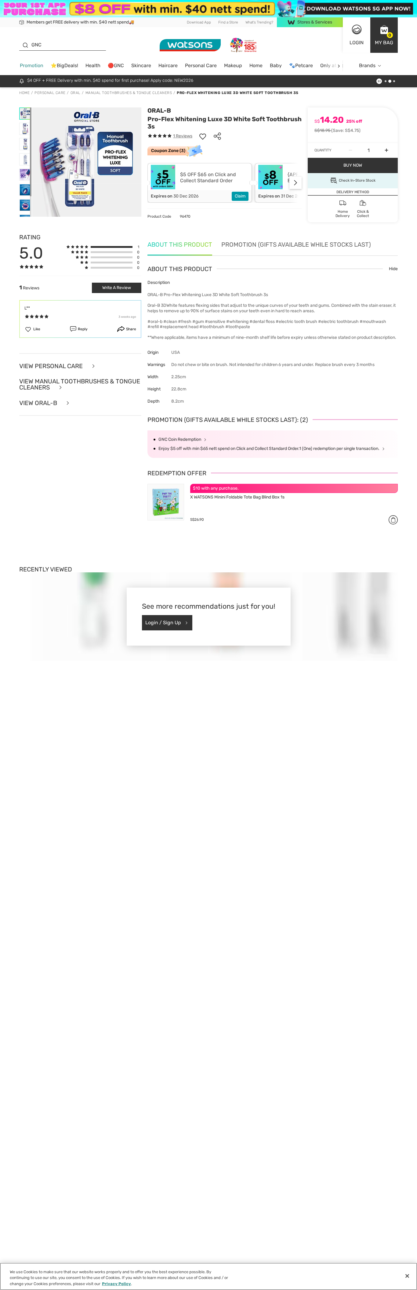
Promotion (31, 65)
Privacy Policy (116, 1283)
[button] (384, 35)
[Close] (407, 1276)
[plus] (386, 150)
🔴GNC (116, 65)
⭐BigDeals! (64, 65)
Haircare (168, 65)
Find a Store (228, 22)
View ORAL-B (39, 403)
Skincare (141, 65)
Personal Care (201, 65)
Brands (367, 65)
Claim (240, 196)
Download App (199, 22)
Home (256, 65)
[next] (339, 66)
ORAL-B (159, 110)
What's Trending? (259, 22)
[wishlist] (202, 136)
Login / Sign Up (163, 622)
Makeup (233, 65)
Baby (276, 65)
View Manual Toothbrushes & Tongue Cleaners (79, 384)
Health (92, 65)
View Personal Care (51, 366)
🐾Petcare (301, 65)
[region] (208, 1276)
